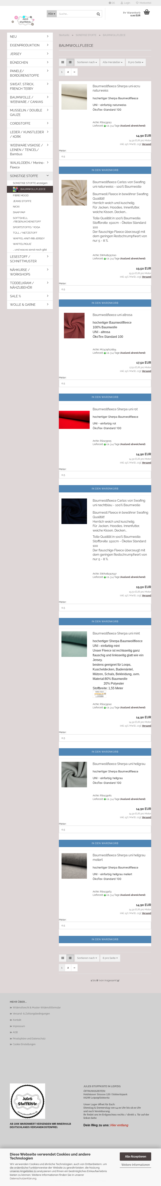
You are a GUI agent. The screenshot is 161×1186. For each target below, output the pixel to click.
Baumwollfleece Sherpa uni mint (116, 633)
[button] (112, 3)
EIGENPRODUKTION (24, 45)
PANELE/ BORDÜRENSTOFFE (24, 73)
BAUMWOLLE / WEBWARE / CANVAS (26, 99)
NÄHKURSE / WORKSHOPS (20, 272)
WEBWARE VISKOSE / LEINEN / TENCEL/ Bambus (26, 149)
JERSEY (15, 54)
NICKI (16, 206)
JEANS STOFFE (22, 201)
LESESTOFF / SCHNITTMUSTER (23, 259)
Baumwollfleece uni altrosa (112, 315)
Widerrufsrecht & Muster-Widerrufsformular (37, 1007)
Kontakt (17, 1020)
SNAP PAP (19, 212)
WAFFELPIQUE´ (22, 243)
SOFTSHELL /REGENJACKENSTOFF (27, 220)
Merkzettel (144, 3)
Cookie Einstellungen (24, 1044)
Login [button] (126, 3)
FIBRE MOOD (20, 195)
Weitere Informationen (135, 1164)
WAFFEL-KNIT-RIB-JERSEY (29, 238)
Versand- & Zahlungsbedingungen (31, 1013)
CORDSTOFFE (20, 123)
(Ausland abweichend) (132, 125)
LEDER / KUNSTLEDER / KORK (27, 134)
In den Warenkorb (105, 170)
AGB (15, 1032)
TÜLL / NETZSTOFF (25, 232)
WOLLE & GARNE (23, 305)
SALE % (15, 296)
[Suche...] (98, 13)
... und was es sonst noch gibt (30, 249)
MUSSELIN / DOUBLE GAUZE (26, 112)
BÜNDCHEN (19, 62)
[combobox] (87, 62)
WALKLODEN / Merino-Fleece (27, 165)
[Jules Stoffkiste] (25, 20)
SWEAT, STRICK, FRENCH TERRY (22, 86)
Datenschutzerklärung (23, 1178)
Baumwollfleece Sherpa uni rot (115, 409)
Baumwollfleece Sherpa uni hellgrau (119, 764)
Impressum (19, 1026)
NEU (13, 37)
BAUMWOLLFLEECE (33, 189)
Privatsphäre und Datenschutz (29, 1038)
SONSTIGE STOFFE (24, 176)
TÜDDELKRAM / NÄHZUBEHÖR (22, 285)
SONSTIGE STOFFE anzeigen (30, 183)
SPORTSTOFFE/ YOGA (26, 227)
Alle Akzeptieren (135, 1156)
